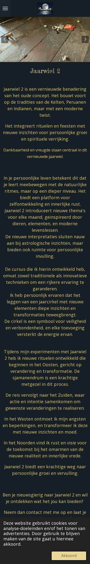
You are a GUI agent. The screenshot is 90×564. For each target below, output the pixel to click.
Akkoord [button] (69, 555)
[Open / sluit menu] (5, 8)
